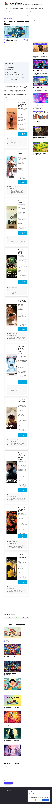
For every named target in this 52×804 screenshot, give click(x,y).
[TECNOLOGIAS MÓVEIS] (40, 102)
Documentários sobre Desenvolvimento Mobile (38, 105)
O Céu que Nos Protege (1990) (13, 65)
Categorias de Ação (14, 8)
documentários (7, 11)
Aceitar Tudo (45, 799)
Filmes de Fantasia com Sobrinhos (11, 707)
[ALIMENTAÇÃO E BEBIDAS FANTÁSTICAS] (40, 85)
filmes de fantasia (24, 11)
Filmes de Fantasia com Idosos (10, 656)
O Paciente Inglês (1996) (12, 72)
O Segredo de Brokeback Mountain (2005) (15, 77)
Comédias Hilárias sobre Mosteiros (40, 121)
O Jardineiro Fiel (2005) (11, 76)
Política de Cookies (9, 791)
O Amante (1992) (10, 67)
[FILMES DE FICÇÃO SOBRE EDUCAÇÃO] (40, 68)
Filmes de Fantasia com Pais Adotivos (12, 690)
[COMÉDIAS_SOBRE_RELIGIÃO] (40, 119)
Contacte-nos (8, 790)
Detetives (41, 8)
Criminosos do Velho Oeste (31, 8)
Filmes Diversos (7, 15)
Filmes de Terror (42, 11)
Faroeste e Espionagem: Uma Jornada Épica (39, 54)
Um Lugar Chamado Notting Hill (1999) (15, 74)
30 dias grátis (23, 134)
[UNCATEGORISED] (40, 151)
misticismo (14, 15)
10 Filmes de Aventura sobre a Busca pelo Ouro (39, 154)
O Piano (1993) (10, 69)
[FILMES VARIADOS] (40, 135)
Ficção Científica (15, 11)
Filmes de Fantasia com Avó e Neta (11, 723)
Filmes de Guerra (33, 11)
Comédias (22, 8)
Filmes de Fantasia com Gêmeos (11, 756)
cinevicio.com (16, 3)
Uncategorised (27, 15)
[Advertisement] (16, 54)
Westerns (21, 15)
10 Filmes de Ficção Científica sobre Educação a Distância (40, 71)
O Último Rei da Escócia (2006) (13, 79)
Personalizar (32, 799)
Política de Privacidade (10, 792)
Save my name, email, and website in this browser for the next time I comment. (16, 780)
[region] (39, 796)
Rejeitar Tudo (38, 799)
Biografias (6, 8)
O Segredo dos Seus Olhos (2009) (14, 81)
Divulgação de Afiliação (10, 793)
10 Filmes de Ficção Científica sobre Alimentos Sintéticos (40, 88)
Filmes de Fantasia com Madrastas (11, 740)
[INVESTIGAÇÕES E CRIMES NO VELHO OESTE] (40, 51)
